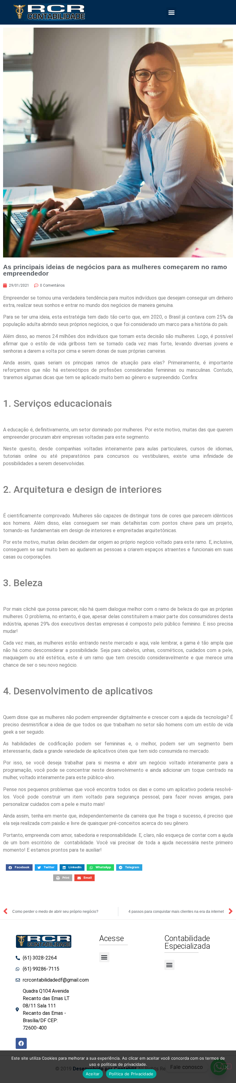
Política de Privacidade (131, 1073)
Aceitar (93, 1073)
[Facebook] (21, 1043)
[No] (226, 1066)
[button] (171, 12)
